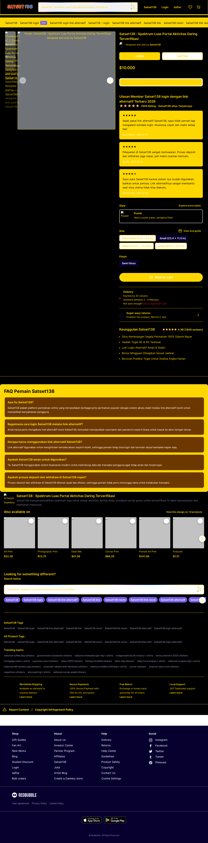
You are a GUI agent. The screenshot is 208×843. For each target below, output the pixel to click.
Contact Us (108, 773)
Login (15, 767)
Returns (106, 745)
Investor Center (63, 745)
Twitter (159, 751)
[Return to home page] (20, 7)
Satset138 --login (99, 23)
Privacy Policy (39, 803)
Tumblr (159, 756)
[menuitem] (11, 22)
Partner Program (64, 750)
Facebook (161, 745)
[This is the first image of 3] (23, 80)
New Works (19, 750)
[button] (10, 36)
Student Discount (22, 761)
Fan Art (16, 745)
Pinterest (160, 762)
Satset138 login (33, 23)
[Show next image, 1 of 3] (110, 80)
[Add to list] (31, 521)
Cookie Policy (56, 803)
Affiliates (59, 756)
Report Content (19, 709)
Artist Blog (60, 773)
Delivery (106, 739)
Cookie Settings (111, 778)
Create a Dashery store (68, 778)
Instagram (161, 739)
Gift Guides (19, 739)
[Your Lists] (190, 7)
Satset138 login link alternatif (68, 23)
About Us (60, 739)
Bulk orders (19, 778)
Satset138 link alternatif (126, 23)
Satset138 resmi (173, 23)
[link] (12, 600)
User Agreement (20, 803)
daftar (16, 773)
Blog (15, 756)
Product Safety (110, 761)
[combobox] (88, 7)
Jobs (57, 767)
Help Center (108, 750)
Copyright (107, 767)
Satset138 (11, 23)
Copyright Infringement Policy (54, 709)
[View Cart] (199, 7)
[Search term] (133, 7)
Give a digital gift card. (155, 303)
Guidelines (107, 756)
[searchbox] (104, 589)
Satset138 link (152, 23)
